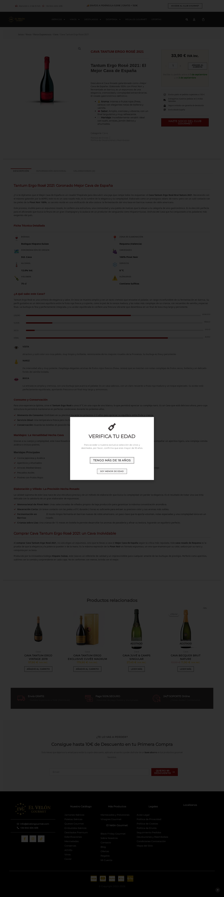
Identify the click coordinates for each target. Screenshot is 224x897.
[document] (112, 448)
